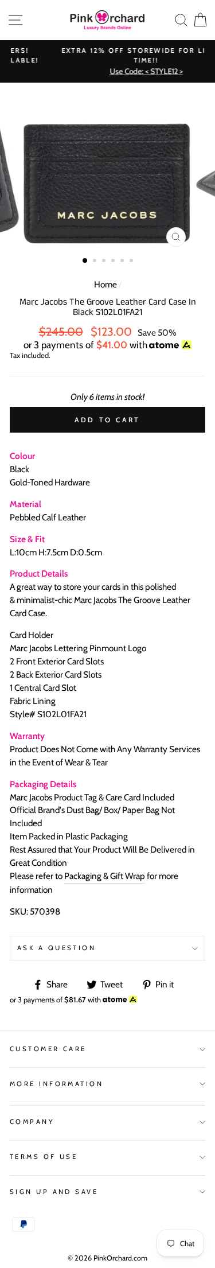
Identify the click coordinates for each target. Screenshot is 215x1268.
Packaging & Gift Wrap (104, 875)
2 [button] (96, 262)
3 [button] (105, 262)
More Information (56, 1084)
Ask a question (56, 948)
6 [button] (132, 262)
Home (105, 284)
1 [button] (85, 261)
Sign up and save (54, 1192)
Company (32, 1122)
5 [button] (123, 262)
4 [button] (114, 262)
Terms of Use (43, 1157)
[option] (108, 167)
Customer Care (48, 1049)
